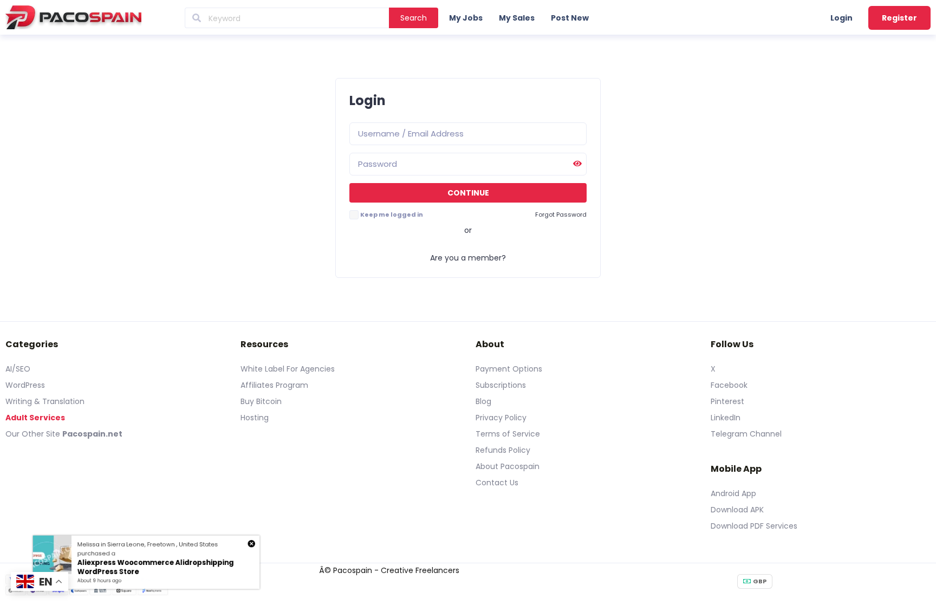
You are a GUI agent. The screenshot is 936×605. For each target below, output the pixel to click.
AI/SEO (17, 368)
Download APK (737, 509)
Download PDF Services (754, 526)
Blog (483, 401)
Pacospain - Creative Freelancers (396, 570)
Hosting (254, 417)
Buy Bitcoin (261, 401)
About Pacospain (508, 466)
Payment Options (509, 368)
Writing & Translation (44, 401)
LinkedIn (725, 417)
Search (413, 17)
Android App (733, 493)
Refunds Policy (503, 450)
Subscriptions (501, 385)
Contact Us (497, 482)
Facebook (729, 385)
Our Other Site (33, 433)
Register (899, 17)
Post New (570, 17)
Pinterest (727, 401)
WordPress (25, 385)
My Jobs (466, 17)
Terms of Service (508, 433)
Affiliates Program (274, 385)
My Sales (517, 17)
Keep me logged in (391, 214)
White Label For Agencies (287, 368)
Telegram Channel (746, 433)
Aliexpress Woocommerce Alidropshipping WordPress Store (157, 567)
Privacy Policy (501, 417)
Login (841, 17)
